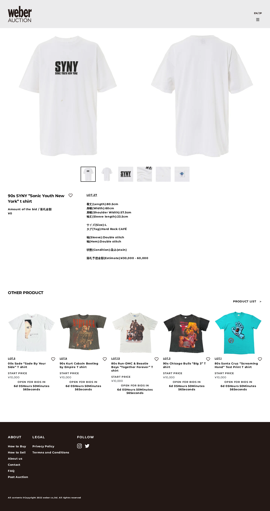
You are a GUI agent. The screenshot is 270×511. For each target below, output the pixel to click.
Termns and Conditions (50, 452)
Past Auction (18, 477)
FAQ (11, 471)
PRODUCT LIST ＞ (247, 301)
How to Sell (17, 452)
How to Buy (17, 446)
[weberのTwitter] (87, 446)
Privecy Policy (43, 446)
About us (15, 458)
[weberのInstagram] (79, 446)
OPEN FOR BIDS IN (31, 381)
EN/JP (258, 13)
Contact (14, 465)
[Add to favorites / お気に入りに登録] (70, 195)
